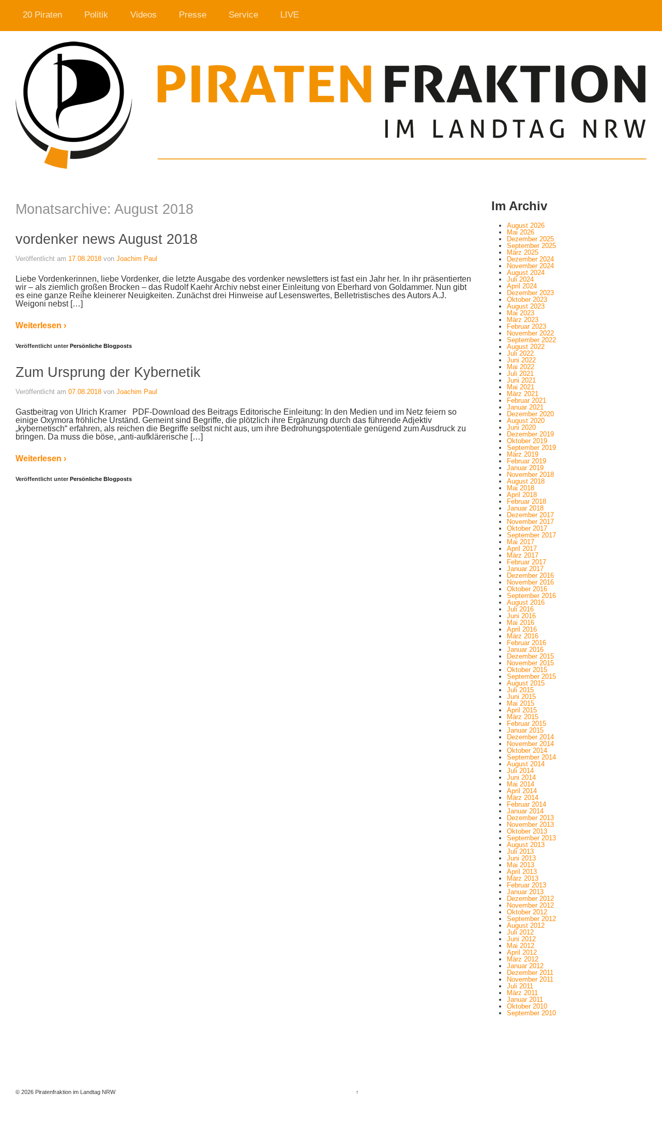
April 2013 (522, 872)
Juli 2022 (520, 353)
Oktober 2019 (527, 441)
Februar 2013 (526, 885)
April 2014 (522, 791)
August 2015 (526, 683)
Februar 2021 (526, 400)
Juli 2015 (520, 690)
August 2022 (526, 347)
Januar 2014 (525, 811)
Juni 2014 (521, 777)
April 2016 (522, 629)
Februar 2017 (526, 562)
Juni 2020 (521, 427)
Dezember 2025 (530, 239)
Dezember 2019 (530, 434)
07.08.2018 (84, 392)
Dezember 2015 (530, 656)
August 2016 (526, 602)
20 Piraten (42, 15)
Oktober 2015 (527, 670)
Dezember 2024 (530, 259)
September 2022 (531, 340)
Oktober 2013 (527, 831)
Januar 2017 (525, 569)
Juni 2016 (521, 616)
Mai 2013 (520, 865)
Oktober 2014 (527, 750)
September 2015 (531, 676)
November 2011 (530, 979)
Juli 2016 (520, 609)
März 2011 (522, 993)
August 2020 (526, 421)
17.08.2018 (84, 258)
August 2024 (526, 272)
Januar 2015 (525, 730)
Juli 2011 (520, 986)
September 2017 (531, 535)
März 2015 (522, 717)
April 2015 (522, 710)
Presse (192, 15)
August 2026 (526, 225)
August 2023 (526, 306)
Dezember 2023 (530, 293)
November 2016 (530, 582)
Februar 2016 (526, 643)
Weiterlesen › (41, 325)
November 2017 (530, 522)
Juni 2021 (521, 380)
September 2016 (531, 596)
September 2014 (531, 757)
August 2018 (526, 481)
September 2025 (531, 246)
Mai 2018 (520, 488)
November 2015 (530, 663)
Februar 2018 (526, 501)
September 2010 (531, 1013)
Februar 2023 (526, 326)
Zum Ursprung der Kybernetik (108, 372)
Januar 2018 (525, 508)
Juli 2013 (520, 851)
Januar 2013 (525, 892)
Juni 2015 (521, 697)
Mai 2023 (520, 313)
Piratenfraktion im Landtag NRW (74, 1092)
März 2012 (522, 959)
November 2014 (530, 744)
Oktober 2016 (527, 589)
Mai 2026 (520, 232)
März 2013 (522, 878)
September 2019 (531, 447)
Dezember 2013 (530, 818)
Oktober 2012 (527, 912)
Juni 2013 (521, 858)
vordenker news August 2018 (107, 239)
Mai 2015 (520, 703)
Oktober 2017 (527, 528)
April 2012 (522, 952)
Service (243, 15)
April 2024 (522, 286)
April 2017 (522, 548)
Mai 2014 (520, 784)
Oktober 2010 (527, 1006)
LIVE (289, 15)
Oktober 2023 (527, 299)
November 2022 (530, 333)
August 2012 (526, 925)
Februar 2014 (526, 804)
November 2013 (530, 824)
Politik (96, 15)
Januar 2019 (525, 468)
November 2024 (530, 266)
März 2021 (522, 394)
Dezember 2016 (530, 575)
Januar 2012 (525, 966)
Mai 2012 (520, 946)
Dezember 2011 (530, 972)
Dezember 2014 (530, 737)
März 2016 (522, 636)
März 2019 (522, 454)
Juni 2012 (521, 939)
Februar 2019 (526, 461)
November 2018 (530, 474)
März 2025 (522, 252)
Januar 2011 (525, 999)
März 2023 (522, 320)
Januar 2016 (525, 649)
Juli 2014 (520, 771)
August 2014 (526, 764)
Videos (143, 15)
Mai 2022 (520, 367)
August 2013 (526, 845)
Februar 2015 (526, 723)
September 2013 (531, 838)
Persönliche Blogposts (101, 346)
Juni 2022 (521, 360)
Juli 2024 (520, 279)
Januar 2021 (525, 407)
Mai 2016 (520, 622)
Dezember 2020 (530, 414)
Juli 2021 (520, 373)
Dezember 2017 (530, 515)
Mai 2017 (520, 542)
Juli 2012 (520, 932)
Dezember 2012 (530, 898)
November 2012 (530, 905)
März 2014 (522, 797)
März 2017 (522, 555)
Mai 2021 (520, 387)
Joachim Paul (136, 258)
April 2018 (522, 495)
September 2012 (531, 919)
